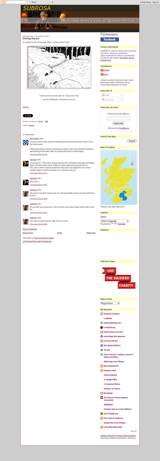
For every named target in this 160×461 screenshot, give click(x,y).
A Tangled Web (110, 380)
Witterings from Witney (114, 362)
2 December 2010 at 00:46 (38, 198)
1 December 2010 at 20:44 (38, 154)
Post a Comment (30, 229)
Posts (106, 95)
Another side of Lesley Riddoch (118, 409)
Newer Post (28, 233)
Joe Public (34, 138)
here (109, 60)
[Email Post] (45, 121)
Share (103, 217)
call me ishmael (111, 341)
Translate (121, 224)
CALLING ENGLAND (113, 427)
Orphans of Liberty (112, 389)
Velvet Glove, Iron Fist (113, 332)
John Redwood (110, 375)
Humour (31, 125)
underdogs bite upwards (114, 336)
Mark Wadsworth (111, 366)
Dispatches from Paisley (115, 423)
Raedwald (108, 393)
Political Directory (107, 436)
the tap (107, 350)
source (26, 107)
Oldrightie (105, 70)
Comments (109, 100)
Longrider (108, 318)
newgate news (110, 370)
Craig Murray (109, 327)
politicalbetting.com (112, 323)
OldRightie (108, 405)
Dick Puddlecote (111, 414)
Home (59, 233)
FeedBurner (124, 128)
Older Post (90, 233)
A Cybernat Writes (112, 384)
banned (33, 160)
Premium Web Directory (126, 436)
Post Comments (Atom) (44, 238)
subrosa (33, 190)
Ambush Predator (112, 314)
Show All (133, 431)
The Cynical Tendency (113, 418)
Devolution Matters (112, 345)
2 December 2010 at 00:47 (38, 212)
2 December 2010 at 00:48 (38, 224)
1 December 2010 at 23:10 (38, 173)
